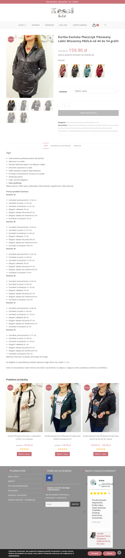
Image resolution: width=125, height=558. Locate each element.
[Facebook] (49, 478)
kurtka (75, 125)
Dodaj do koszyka (88, 113)
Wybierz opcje (24, 454)
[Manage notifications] (119, 553)
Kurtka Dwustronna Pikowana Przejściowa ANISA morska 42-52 (62, 437)
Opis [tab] (46, 146)
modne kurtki (68, 128)
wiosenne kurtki (99, 131)
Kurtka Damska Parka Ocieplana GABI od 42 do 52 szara (103, 538)
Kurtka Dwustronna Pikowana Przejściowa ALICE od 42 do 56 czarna (101, 437)
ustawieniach (14, 556)
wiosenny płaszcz (112, 131)
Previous (84, 512)
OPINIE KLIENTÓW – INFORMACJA (21, 500)
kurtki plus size (107, 125)
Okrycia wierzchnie (85, 122)
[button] (50, 38)
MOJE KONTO (13, 476)
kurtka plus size (83, 125)
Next (116, 512)
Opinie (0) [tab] (77, 146)
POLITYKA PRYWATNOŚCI (18, 486)
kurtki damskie (95, 125)
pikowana (77, 128)
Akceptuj (94, 553)
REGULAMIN (13, 490)
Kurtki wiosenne (72, 122)
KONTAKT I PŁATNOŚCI (17, 495)
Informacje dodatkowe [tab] (61, 146)
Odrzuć (109, 553)
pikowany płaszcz (101, 128)
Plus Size (96, 122)
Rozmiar (63, 92)
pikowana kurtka (88, 128)
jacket (70, 125)
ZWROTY (11, 481)
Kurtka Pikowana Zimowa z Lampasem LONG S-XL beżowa (24, 437)
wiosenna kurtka (87, 131)
